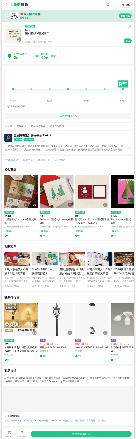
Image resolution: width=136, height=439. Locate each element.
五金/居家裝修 (38, 126)
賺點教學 (79, 420)
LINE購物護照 (41, 420)
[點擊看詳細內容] (21, 191)
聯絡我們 (102, 420)
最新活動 (28, 420)
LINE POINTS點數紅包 (62, 420)
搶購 (127, 40)
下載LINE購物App (12, 420)
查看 (53, 55)
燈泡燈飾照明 (57, 126)
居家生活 (21, 126)
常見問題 (90, 420)
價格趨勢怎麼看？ (18, 106)
